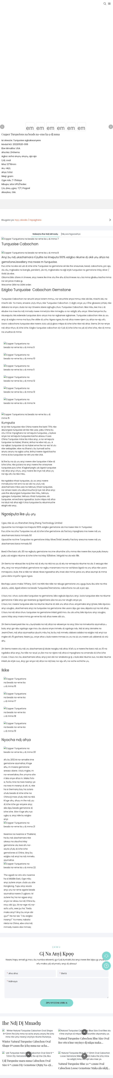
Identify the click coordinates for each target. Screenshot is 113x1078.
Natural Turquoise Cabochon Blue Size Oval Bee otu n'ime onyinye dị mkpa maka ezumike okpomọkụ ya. (83, 1041)
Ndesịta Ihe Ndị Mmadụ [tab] (45, 233)
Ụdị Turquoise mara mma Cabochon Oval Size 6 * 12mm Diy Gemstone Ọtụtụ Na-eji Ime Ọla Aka (26, 1063)
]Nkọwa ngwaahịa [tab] (70, 233)
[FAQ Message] (106, 965)
